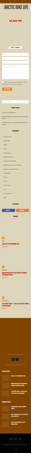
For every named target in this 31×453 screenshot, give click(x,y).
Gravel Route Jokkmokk (10, 161)
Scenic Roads (7, 185)
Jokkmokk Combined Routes (11, 169)
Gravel (5, 149)
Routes (5, 181)
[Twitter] (15, 439)
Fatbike (5, 145)
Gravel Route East (8, 157)
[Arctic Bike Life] (15, 7)
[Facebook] (11, 439)
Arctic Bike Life (7, 137)
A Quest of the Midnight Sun (9, 112)
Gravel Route (7, 153)
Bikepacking (7, 141)
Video (5, 197)
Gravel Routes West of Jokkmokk (12, 165)
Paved (5, 177)
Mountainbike (7, 173)
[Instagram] (19, 439)
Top (16, 449)
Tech (5, 189)
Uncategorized (7, 193)
